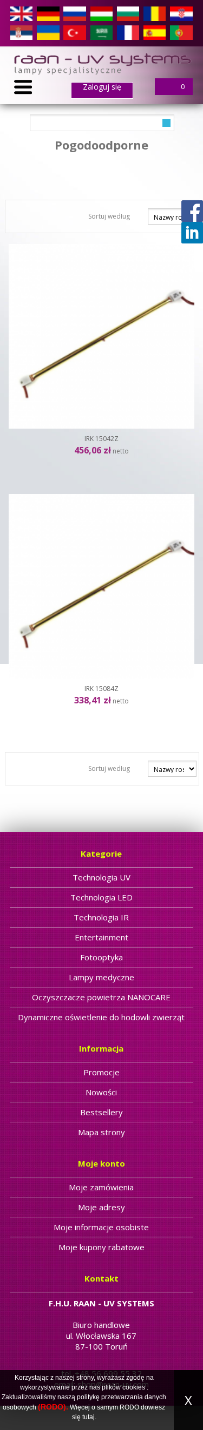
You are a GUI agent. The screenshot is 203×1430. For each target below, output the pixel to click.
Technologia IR (101, 917)
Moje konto (101, 1163)
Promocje (101, 1072)
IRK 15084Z (101, 688)
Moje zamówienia (101, 1187)
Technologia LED (101, 897)
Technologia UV (101, 877)
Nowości (101, 1092)
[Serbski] (21, 32)
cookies (133, 1387)
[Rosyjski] (74, 13)
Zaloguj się (102, 87)
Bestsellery (101, 1112)
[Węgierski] (101, 13)
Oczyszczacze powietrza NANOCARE (101, 997)
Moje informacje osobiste (101, 1227)
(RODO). (53, 1406)
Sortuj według (109, 216)
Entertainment (101, 937)
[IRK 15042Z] (101, 336)
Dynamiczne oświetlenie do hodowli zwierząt (101, 1017)
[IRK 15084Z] (101, 586)
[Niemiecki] (48, 13)
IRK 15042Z (101, 438)
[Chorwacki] (181, 13)
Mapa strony (101, 1132)
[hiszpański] (154, 32)
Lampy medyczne (101, 977)
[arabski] (101, 32)
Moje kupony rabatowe (101, 1247)
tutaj (88, 1417)
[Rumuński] (154, 13)
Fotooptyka (101, 957)
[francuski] (128, 32)
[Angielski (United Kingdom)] (21, 13)
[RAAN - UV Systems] (101, 63)
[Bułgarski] (128, 13)
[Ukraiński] (48, 32)
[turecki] (74, 32)
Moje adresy (101, 1207)
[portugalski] (181, 32)
